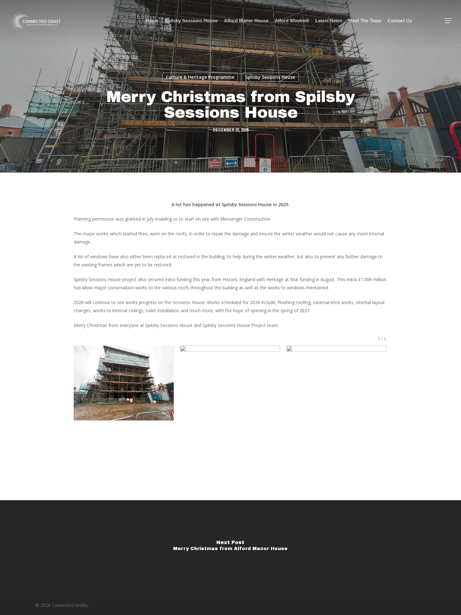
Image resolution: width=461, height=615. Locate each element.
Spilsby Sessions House (191, 20)
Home (152, 20)
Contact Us (400, 20)
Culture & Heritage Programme (200, 77)
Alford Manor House (246, 20)
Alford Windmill (292, 20)
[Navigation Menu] (448, 21)
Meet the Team (364, 20)
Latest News (328, 20)
